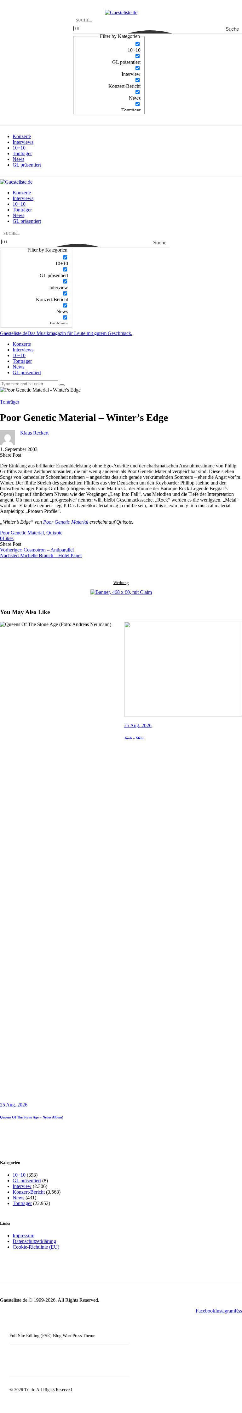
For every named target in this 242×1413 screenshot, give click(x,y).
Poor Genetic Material (65, 522)
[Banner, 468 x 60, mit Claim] (121, 592)
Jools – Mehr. (134, 738)
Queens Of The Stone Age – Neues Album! (31, 1117)
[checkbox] (109, 47)
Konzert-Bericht (29, 1192)
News (18, 1197)
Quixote (54, 532)
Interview (22, 1186)
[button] (7, 538)
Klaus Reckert (34, 432)
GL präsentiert (27, 1180)
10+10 (19, 1175)
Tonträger (9, 402)
